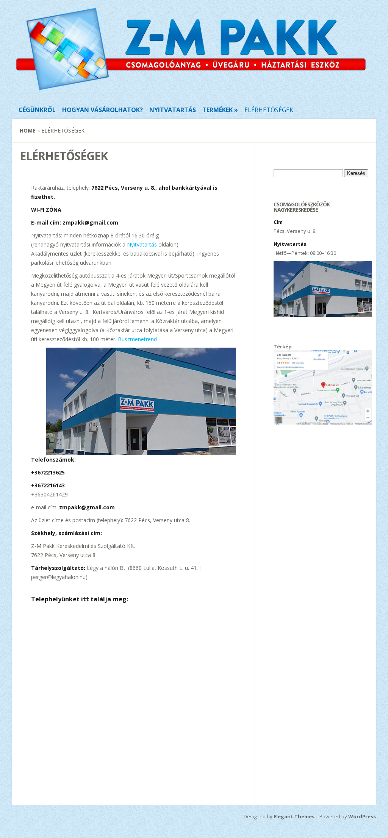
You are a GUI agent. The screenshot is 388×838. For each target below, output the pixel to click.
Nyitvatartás (172, 110)
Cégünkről (37, 110)
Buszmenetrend (137, 339)
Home (28, 130)
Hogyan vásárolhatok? (102, 110)
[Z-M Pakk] (190, 90)
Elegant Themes (294, 816)
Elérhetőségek (268, 110)
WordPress (362, 816)
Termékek (217, 110)
